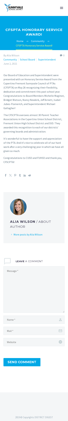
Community (10, 59)
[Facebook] (5, 175)
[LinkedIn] (24, 175)
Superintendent (47, 59)
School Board (27, 59)
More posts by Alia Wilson (28, 234)
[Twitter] (10, 175)
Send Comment (22, 362)
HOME (47, 12)
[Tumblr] (20, 175)
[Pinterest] (15, 175)
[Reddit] (29, 175)
